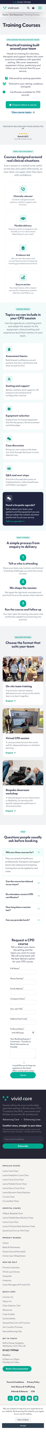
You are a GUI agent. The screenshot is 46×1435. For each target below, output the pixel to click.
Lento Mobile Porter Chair (15, 1183)
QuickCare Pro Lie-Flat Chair (16, 1230)
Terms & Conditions (15, 1382)
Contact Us (8, 1297)
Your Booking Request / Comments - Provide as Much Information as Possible (20, 1043)
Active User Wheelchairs (14, 1255)
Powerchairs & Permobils (14, 1251)
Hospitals (7, 1276)
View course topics (22, 112)
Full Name (15, 968)
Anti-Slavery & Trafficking (23, 1387)
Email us (6, 1355)
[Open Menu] (39, 8)
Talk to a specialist (14, 521)
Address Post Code (19, 1018)
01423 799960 (11, 1350)
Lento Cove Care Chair (13, 1179)
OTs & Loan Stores (11, 1271)
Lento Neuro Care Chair (14, 1188)
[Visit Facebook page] (16, 1398)
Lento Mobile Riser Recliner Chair (18, 1217)
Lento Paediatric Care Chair (16, 1175)
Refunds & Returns (19, 1391)
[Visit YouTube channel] (29, 1398)
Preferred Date (17, 1028)
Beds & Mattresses (11, 1247)
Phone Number (17, 978)
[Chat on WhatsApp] (10, 1398)
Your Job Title (16, 1008)
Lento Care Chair (11, 1171)
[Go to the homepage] (11, 8)
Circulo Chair (9, 1196)
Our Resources (16, 14)
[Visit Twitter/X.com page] (23, 1398)
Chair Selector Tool (11, 1305)
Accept (23, 1425)
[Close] (23, 1431)
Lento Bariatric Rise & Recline (16, 1192)
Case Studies (9, 1314)
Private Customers (11, 1267)
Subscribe (23, 1146)
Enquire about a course (25, 104)
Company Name (17, 998)
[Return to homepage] (17, 1098)
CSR (33, 1391)
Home (5, 14)
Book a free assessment (17, 1368)
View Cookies (23, 1420)
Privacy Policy (33, 1382)
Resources (7, 1309)
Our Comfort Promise (12, 1327)
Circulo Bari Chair (11, 1201)
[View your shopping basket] (33, 8)
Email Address (17, 988)
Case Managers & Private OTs (16, 1284)
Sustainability (9, 1318)
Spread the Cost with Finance (16, 1322)
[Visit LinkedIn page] (35, 1398)
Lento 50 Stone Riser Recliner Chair (19, 1226)
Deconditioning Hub (12, 1331)
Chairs (6, 1243)
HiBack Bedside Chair (13, 1213)
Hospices (7, 1280)
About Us (7, 1301)
